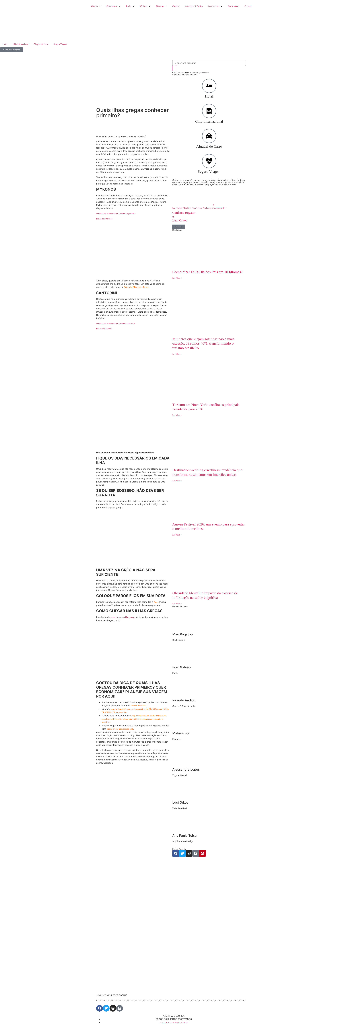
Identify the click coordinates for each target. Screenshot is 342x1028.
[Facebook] (175, 853)
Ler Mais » (177, 278)
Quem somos (233, 6)
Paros (156, 602)
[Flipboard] (195, 853)
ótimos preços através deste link (120, 729)
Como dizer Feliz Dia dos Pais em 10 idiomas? (207, 272)
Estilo (128, 6)
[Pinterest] (202, 853)
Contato (247, 6)
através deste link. (138, 705)
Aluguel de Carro (41, 44)
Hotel (5, 44)
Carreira (175, 6)
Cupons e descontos (190, 72)
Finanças (160, 6)
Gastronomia (111, 6)
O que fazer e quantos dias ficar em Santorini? (115, 323)
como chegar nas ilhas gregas (122, 617)
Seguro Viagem (60, 44)
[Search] (174, 68)
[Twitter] (182, 853)
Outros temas (213, 6)
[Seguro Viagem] (209, 161)
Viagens (94, 6)
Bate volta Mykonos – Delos (136, 287)
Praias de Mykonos (104, 219)
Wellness (143, 6)
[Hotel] (209, 86)
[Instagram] (189, 853)
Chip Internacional (20, 44)
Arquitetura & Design (193, 6)
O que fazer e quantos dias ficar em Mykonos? (115, 213)
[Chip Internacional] (209, 111)
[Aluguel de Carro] (209, 136)
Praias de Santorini (104, 329)
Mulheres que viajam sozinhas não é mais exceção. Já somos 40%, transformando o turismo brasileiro (203, 343)
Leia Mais (178, 227)
